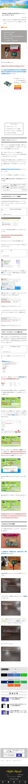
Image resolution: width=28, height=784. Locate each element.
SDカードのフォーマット (12, 126)
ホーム (7, 774)
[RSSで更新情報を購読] (14, 685)
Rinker (19, 83)
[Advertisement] (14, 107)
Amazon (17, 86)
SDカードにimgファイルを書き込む (14, 130)
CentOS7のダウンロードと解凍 (13, 128)
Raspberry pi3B (5, 669)
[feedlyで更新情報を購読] (20, 682)
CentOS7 (12, 669)
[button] (25, 404)
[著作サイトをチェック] (7, 682)
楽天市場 (17, 88)
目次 (12, 124)
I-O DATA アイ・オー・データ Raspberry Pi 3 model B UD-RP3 (19, 80)
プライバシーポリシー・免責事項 (14, 776)
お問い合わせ (20, 774)
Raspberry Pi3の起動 (11, 132)
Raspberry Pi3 (18, 669)
